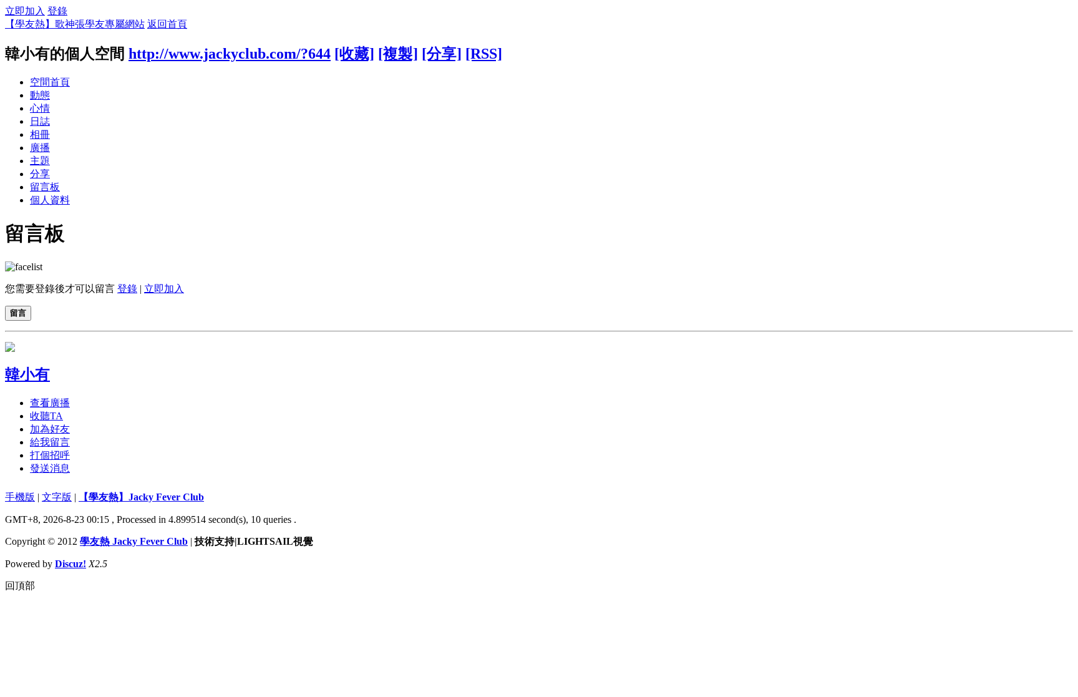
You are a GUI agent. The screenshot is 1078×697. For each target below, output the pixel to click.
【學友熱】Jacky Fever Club (141, 497)
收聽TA (46, 416)
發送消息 (50, 468)
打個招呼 (50, 455)
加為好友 (50, 429)
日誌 (40, 121)
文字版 (57, 497)
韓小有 (27, 374)
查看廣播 (50, 402)
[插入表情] (23, 266)
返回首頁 (167, 24)
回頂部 (20, 585)
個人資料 (50, 200)
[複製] (398, 54)
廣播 (40, 147)
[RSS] (483, 54)
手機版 (20, 497)
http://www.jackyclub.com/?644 (230, 54)
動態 (40, 95)
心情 (40, 108)
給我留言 (50, 442)
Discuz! (70, 563)
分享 (40, 173)
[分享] (442, 54)
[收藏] (354, 54)
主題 (40, 160)
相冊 (40, 134)
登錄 (57, 11)
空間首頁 (50, 82)
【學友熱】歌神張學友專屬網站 (75, 24)
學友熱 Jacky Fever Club (134, 541)
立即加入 (25, 11)
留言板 (45, 187)
